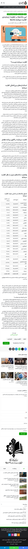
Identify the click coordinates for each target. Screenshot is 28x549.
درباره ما (16, 544)
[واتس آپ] (19, 349)
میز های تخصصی (20, 11)
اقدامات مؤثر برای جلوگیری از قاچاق (8, 380)
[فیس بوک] (25, 349)
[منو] (1, 3)
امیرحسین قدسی (14, 335)
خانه (25, 11)
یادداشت (9, 339)
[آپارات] (15, 535)
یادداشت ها (21, 14)
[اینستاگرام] (12, 535)
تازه (24, 468)
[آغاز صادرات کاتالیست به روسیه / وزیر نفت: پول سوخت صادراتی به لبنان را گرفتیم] (7, 361)
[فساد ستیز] (22, 3)
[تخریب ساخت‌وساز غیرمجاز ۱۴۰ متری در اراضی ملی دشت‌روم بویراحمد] (23, 480)
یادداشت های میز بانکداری (8, 11)
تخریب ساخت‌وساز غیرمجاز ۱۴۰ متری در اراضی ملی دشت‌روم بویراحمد (11, 479)
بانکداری (14, 11)
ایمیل (25, 417)
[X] (22, 349)
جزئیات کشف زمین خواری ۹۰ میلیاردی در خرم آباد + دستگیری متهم (13, 7)
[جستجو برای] (4, 3)
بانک (24, 339)
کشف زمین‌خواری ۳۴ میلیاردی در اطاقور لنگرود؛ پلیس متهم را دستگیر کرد (11, 496)
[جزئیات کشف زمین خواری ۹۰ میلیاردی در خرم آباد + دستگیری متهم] (23, 486)
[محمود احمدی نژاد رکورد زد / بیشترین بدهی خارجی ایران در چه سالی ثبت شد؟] (21, 376)
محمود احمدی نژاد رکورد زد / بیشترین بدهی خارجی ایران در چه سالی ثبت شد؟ (21, 383)
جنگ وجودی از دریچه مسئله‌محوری (11, 490)
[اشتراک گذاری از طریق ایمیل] (13, 349)
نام (26, 412)
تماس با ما (12, 544)
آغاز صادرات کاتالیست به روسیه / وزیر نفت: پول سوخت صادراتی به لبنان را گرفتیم (7, 366)
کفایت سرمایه (17, 339)
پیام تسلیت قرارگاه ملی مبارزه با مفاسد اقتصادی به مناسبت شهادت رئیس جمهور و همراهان (21, 367)
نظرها (4, 468)
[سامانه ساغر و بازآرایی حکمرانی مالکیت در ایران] (23, 474)
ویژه (25, 14)
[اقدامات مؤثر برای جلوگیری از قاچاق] (7, 375)
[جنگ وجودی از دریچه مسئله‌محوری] (23, 491)
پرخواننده (14, 468)
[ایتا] (18, 535)
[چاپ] (10, 349)
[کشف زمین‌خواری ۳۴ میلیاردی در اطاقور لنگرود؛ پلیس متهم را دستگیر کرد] (23, 497)
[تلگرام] (16, 349)
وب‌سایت (25, 423)
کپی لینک (6, 343)
